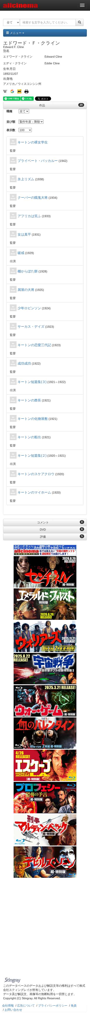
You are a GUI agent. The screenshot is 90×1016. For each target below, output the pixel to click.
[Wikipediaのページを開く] (5, 91)
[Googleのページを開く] (12, 91)
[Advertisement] (45, 928)
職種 (9, 111)
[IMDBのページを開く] (19, 91)
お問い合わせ (13, 1009)
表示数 (10, 130)
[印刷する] (26, 91)
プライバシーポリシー (52, 1005)
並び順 (10, 121)
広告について (26, 1005)
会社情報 (8, 1005)
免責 (74, 1005)
